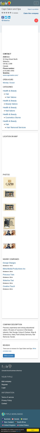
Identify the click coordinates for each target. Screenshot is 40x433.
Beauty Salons (11, 104)
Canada (16, 419)
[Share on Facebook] (3, 17)
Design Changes (9, 263)
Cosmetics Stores (13, 117)
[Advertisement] (18, 39)
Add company (6, 381)
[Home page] (5, 3)
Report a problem (33, 9)
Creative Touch (9, 286)
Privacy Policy (7, 400)
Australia (7, 419)
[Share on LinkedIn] (9, 17)
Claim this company (30, 13)
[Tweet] (6, 17)
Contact (4, 404)
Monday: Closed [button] (8, 83)
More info (18, 431)
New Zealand (9, 422)
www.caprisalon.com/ (10, 75)
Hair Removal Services (16, 127)
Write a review (8, 356)
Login (4, 388)
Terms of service (8, 397)
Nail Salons (10, 111)
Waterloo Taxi (8, 280)
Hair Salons (11, 97)
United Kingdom (9, 425)
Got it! (32, 430)
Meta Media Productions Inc (14, 269)
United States (24, 425)
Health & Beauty (10, 91)
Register (5, 385)
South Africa (21, 422)
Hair (7, 94)
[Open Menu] (36, 3)
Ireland (24, 419)
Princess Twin (8, 275)
